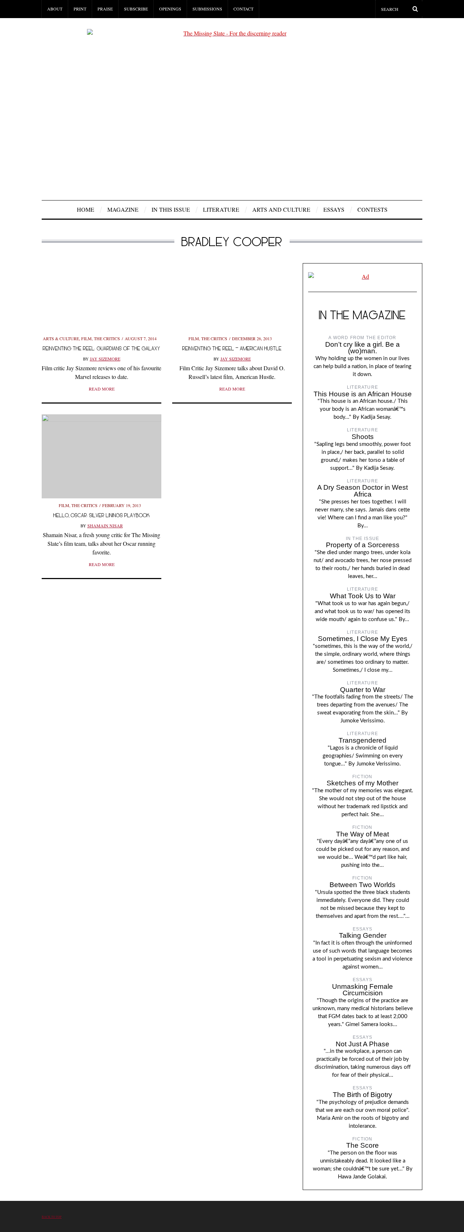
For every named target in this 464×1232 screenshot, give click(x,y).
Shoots (363, 436)
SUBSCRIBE (136, 9)
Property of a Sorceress (362, 545)
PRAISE (105, 9)
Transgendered (362, 740)
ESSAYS (333, 209)
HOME (85, 209)
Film (86, 338)
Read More (102, 389)
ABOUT (54, 9)
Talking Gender (362, 935)
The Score (362, 1145)
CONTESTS (372, 209)
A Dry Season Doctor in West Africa (362, 491)
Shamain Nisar (105, 525)
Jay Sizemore (105, 359)
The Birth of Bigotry (362, 1094)
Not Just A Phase (362, 1044)
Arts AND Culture (281, 209)
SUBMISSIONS (207, 9)
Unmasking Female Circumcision (362, 990)
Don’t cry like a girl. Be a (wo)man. (362, 348)
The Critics (107, 338)
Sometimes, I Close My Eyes (362, 638)
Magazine (122, 209)
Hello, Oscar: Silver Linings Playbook (101, 515)
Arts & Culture (61, 338)
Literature (221, 209)
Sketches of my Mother (362, 783)
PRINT (80, 9)
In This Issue (171, 209)
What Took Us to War (362, 596)
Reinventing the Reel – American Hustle (232, 348)
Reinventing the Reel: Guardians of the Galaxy (101, 348)
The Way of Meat (362, 834)
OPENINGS (170, 9)
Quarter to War (362, 689)
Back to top (52, 1217)
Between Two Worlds (362, 885)
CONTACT (243, 9)
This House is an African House (363, 394)
